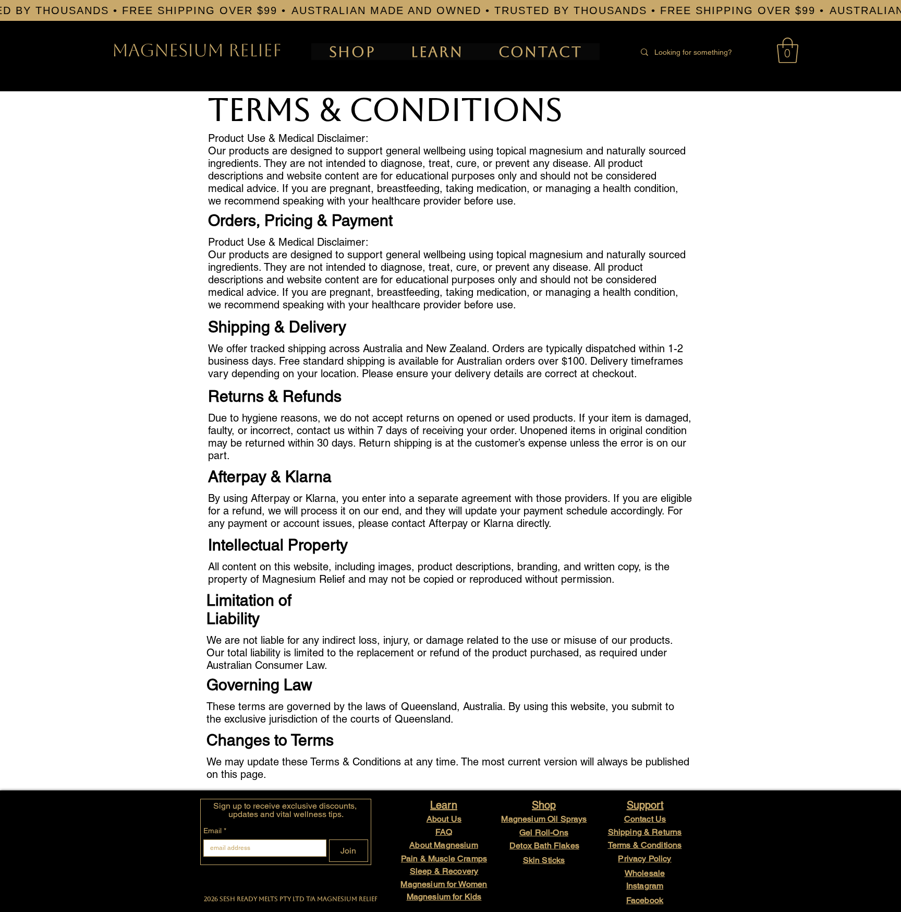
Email (214, 830)
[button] (787, 50)
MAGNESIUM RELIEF (197, 50)
